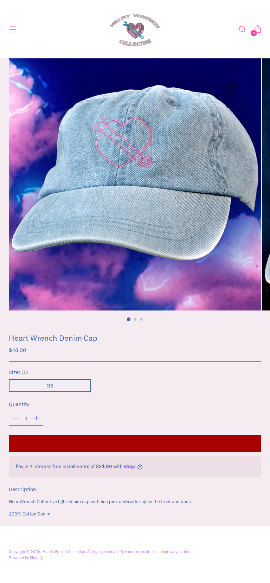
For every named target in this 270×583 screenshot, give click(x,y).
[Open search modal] (242, 29)
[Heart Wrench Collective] (135, 29)
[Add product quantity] (15, 418)
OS (49, 385)
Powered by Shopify (26, 557)
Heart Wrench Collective (64, 551)
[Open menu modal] (12, 29)
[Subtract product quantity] (36, 418)
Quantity (19, 404)
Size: (18, 372)
